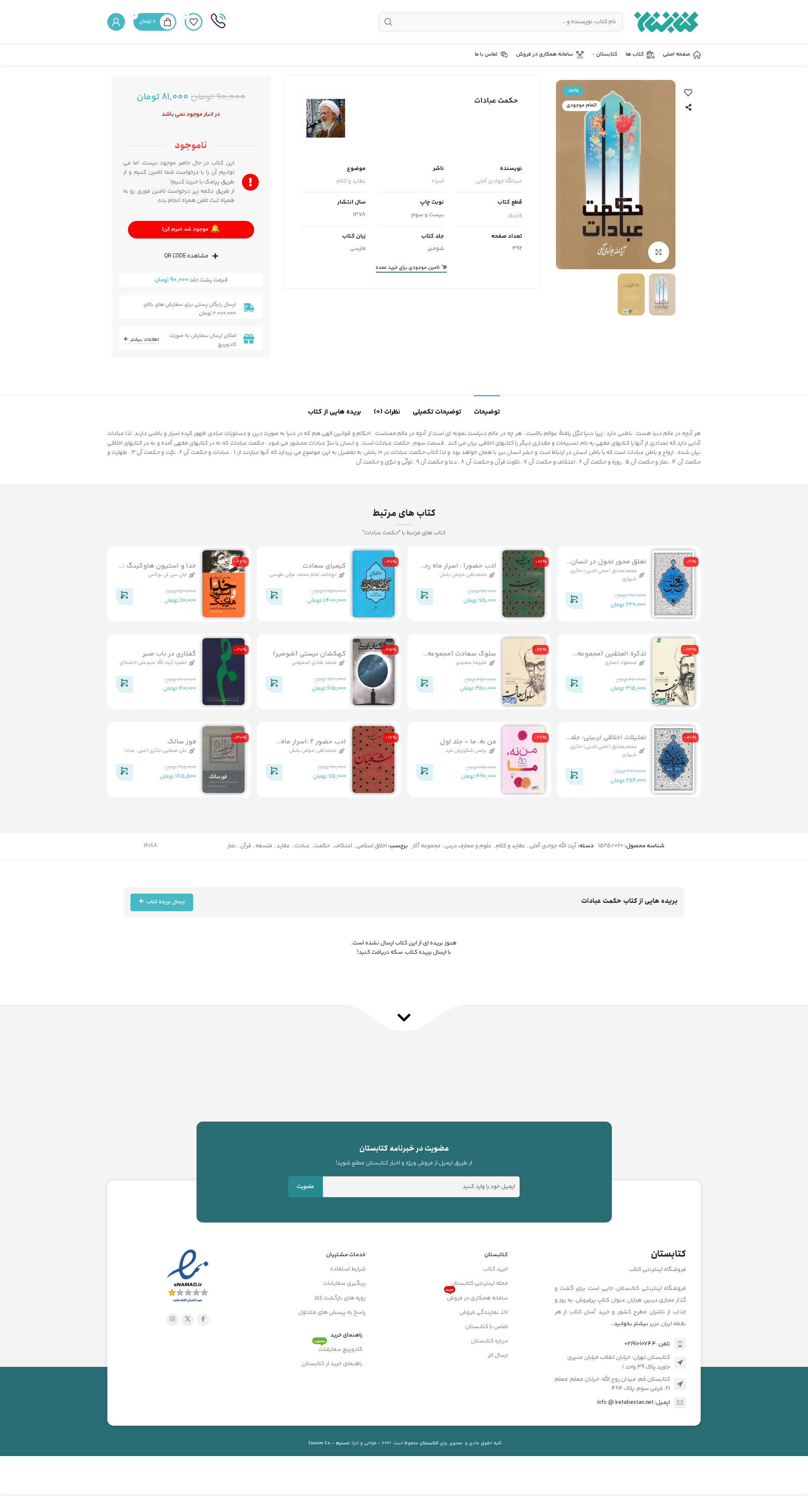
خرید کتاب (495, 1269)
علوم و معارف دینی (468, 846)
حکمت (322, 846)
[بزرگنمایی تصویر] (658, 252)
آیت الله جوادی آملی (553, 846)
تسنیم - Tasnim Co (329, 1443)
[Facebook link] (203, 1319)
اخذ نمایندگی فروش (484, 1312)
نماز (231, 846)
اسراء (438, 181)
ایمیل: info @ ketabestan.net (633, 1402)
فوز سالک (181, 741)
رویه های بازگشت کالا (340, 1298)
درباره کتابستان (489, 1341)
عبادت (302, 846)
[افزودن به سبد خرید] (574, 602)
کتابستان (496, 1255)
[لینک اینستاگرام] (172, 1319)
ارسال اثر (498, 1355)
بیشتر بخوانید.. (629, 1324)
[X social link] (187, 1319)
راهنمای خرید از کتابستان (332, 1364)
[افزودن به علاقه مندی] (688, 92)
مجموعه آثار (426, 846)
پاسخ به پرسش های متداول (332, 1312)
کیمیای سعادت (324, 566)
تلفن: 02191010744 (647, 1344)
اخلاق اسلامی (371, 846)
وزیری (515, 215)
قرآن (245, 846)
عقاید (283, 846)
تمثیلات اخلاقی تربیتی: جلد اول (608, 742)
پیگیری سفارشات (344, 1283)
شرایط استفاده (348, 1269)
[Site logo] (666, 22)
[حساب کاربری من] (116, 21)
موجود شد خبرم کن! (191, 229)
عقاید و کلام (351, 181)
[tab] (487, 408)
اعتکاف (343, 846)
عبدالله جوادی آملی (499, 181)
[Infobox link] (218, 21)
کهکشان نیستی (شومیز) (309, 654)
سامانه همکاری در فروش (477, 1297)
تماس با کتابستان (486, 1327)
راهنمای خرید (346, 1335)
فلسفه (263, 846)
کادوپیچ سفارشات (338, 1348)
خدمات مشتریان (346, 1255)
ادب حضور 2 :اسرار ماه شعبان (313, 746)
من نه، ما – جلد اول (468, 741)
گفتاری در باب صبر (169, 654)
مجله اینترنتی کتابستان (479, 1283)
